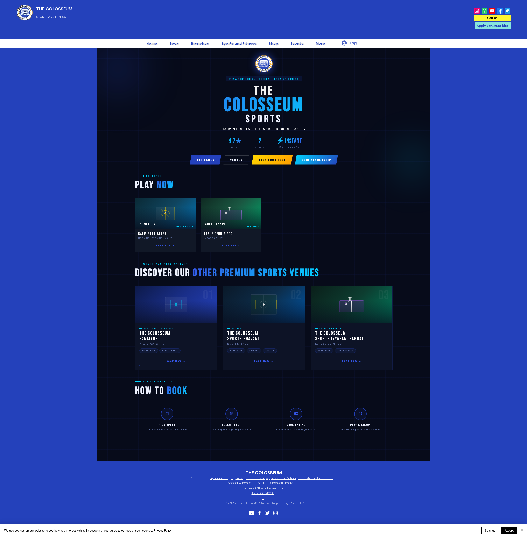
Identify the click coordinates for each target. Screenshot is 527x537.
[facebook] (259, 513)
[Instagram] (477, 11)
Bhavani (291, 483)
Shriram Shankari (270, 483)
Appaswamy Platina (281, 478)
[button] (200, 43)
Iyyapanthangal (221, 478)
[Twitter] (507, 11)
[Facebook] (500, 11)
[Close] (522, 530)
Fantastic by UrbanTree (315, 478)
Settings (490, 530)
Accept (509, 530)
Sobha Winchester (242, 483)
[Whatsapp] (484, 11)
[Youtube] (492, 11)
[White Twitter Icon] (267, 513)
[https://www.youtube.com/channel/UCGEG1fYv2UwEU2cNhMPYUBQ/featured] (251, 513)
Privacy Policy (163, 530)
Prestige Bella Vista (250, 478)
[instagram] (276, 513)
